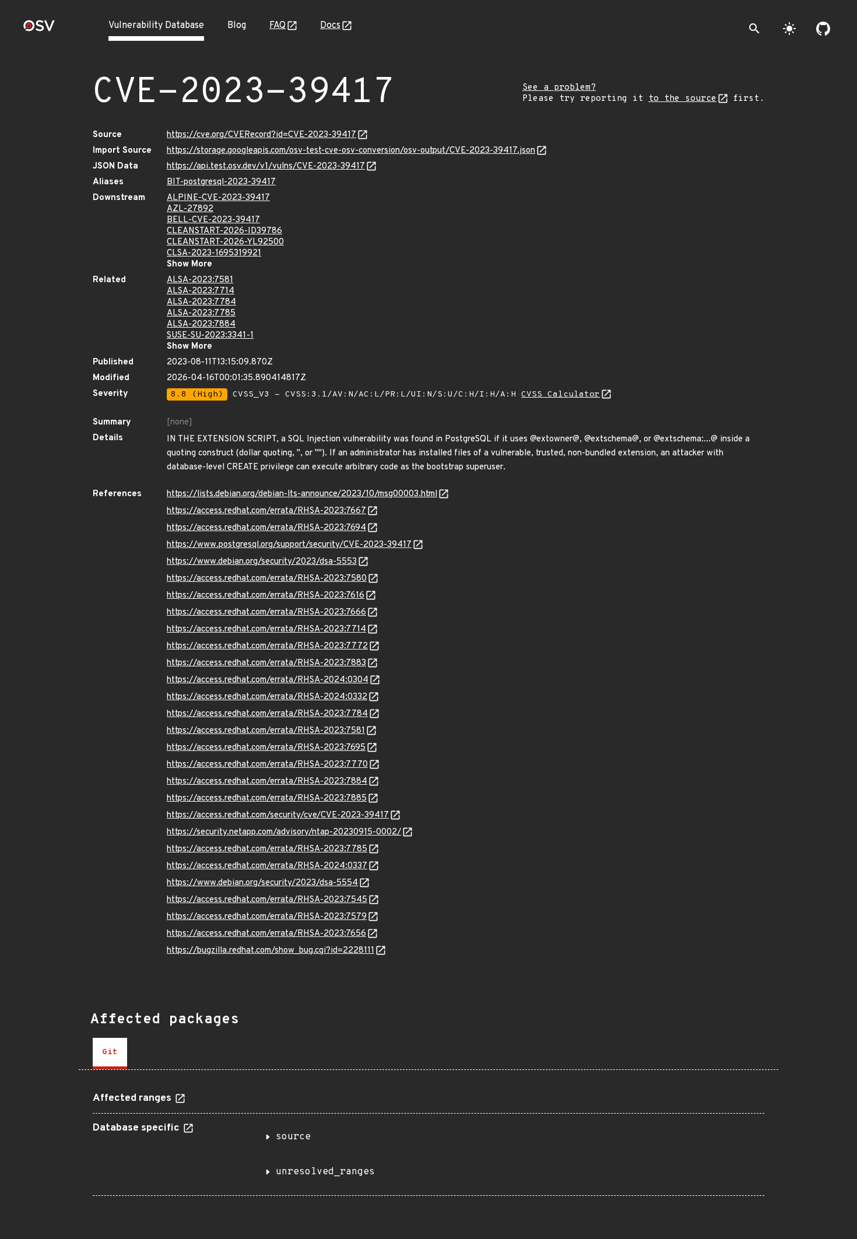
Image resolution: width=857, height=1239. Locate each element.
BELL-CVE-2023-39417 (213, 220)
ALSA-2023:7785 (201, 313)
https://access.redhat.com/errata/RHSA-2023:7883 (266, 663)
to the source (682, 98)
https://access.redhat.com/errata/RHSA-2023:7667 (266, 511)
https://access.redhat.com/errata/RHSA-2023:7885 (267, 798)
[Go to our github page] (823, 29)
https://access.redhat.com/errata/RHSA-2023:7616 (265, 595)
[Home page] (39, 29)
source (293, 1137)
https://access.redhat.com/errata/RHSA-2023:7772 (267, 646)
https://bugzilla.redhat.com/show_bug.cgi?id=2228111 (270, 950)
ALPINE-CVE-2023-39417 (218, 197)
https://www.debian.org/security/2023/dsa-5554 (262, 883)
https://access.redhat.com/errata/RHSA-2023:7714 (266, 629)
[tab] (110, 1053)
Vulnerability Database (156, 25)
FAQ (277, 25)
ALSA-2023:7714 (200, 291)
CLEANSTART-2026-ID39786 (224, 231)
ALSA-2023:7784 (201, 302)
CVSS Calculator (560, 394)
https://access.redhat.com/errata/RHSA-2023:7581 (266, 730)
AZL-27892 (190, 209)
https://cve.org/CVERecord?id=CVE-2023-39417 (261, 135)
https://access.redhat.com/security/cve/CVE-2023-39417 (278, 815)
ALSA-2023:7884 (201, 324)
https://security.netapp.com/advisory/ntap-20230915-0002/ (284, 832)
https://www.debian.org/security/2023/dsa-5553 (262, 561)
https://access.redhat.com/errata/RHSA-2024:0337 (267, 866)
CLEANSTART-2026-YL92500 (225, 242)
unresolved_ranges (325, 1172)
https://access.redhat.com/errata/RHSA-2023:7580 (267, 578)
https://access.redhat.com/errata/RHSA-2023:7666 (266, 612)
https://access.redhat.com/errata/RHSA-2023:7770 (267, 764)
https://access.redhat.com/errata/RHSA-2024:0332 (267, 697)
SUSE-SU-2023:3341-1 (210, 335)
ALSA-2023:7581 (200, 280)
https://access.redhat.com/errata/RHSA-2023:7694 (266, 527)
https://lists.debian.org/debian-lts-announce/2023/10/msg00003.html (302, 494)
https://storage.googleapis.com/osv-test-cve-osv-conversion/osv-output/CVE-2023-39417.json (351, 150)
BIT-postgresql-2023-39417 (221, 182)
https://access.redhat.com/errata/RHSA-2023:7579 (267, 916)
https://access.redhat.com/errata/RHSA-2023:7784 (267, 713)
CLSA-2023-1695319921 (214, 253)
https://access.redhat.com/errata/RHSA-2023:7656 (266, 933)
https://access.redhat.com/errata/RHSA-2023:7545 (267, 899)
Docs (330, 25)
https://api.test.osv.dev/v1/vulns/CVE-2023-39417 (266, 166)
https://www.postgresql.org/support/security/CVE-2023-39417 (289, 544)
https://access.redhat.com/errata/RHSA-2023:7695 (266, 747)
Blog (236, 25)
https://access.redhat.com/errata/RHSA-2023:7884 (267, 781)
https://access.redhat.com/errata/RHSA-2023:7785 (267, 849)
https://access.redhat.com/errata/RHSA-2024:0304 (267, 680)
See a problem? (559, 87)
